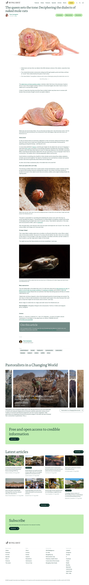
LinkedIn (68, 550)
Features (37, 2)
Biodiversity (40, 350)
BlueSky (68, 565)
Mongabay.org (49, 554)
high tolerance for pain (62, 288)
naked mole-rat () (31, 84)
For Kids (48, 552)
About (27, 550)
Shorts (64, 2)
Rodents (36, 353)
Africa (48, 353)
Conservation (59, 350)
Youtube (68, 554)
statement (40, 222)
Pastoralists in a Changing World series (70, 410)
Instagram (68, 552)
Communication (49, 350)
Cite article (78, 15)
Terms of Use (29, 563)
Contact (28, 552)
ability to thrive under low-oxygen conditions (30, 290)
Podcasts (47, 2)
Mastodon (68, 567)
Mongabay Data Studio (51, 563)
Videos (42, 2)
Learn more (13, 439)
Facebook (68, 558)
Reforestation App (50, 556)
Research (30, 353)
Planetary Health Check (52, 558)
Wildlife (42, 353)
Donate (71, 2)
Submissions (29, 560)
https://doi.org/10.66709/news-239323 (47, 330)
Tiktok (67, 560)
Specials (54, 2)
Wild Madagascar (50, 550)
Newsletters (29, 558)
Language (22, 353)
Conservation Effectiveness (52, 560)
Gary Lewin (28, 148)
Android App (69, 569)
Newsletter (13, 528)
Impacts (28, 556)
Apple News (69, 571)
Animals (33, 350)
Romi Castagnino (14, 14)
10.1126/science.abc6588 (27, 319)
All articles (77, 451)
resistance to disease (48, 290)
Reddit (67, 563)
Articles (59, 2)
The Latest (8, 563)
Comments (59, 15)
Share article (69, 15)
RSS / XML (68, 573)
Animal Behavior (24, 350)
